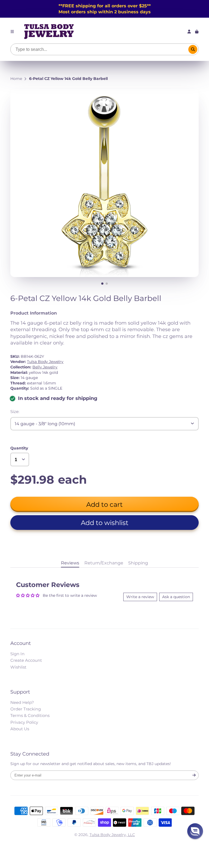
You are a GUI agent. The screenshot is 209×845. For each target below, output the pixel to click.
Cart (197, 31)
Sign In (17, 653)
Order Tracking (25, 709)
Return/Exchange (103, 563)
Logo (49, 31)
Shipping (138, 563)
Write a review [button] (140, 596)
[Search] (193, 49)
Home (16, 78)
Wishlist (18, 667)
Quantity (19, 448)
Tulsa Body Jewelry (45, 361)
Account (189, 31)
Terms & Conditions (30, 715)
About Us (19, 728)
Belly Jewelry (44, 367)
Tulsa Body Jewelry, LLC (112, 834)
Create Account (26, 660)
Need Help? (22, 702)
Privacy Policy (24, 722)
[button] (104, 522)
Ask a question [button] (176, 596)
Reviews (70, 563)
